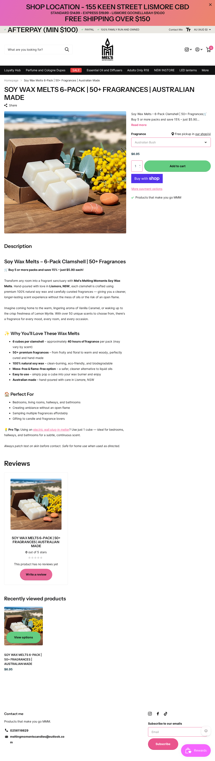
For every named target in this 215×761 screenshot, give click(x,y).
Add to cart (177, 166)
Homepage (11, 80)
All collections (45, 70)
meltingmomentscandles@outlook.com (37, 739)
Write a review (36, 574)
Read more (139, 125)
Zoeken (67, 49)
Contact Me (176, 29)
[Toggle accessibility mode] (188, 29)
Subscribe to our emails (165, 723)
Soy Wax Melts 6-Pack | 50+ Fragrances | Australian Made (23, 659)
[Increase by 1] (141, 162)
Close (210, 4)
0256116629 (19, 730)
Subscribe (163, 744)
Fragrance (171, 134)
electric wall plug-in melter (51, 429)
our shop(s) (203, 134)
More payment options (146, 189)
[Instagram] (150, 714)
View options (23, 637)
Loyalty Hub (12, 70)
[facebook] (158, 714)
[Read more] (188, 49)
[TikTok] (165, 714)
